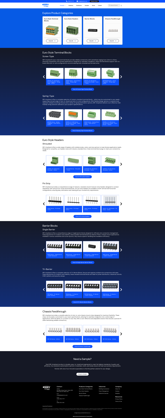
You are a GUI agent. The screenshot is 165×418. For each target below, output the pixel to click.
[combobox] (114, 5)
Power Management (104, 391)
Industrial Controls (103, 393)
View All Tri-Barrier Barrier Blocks (82, 302)
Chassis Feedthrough (84, 395)
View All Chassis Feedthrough (82, 346)
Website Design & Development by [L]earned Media (82, 416)
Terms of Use (118, 401)
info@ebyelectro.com (62, 395)
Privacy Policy (118, 399)
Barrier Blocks (82, 393)
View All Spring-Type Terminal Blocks (82, 130)
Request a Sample (82, 374)
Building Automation (104, 389)
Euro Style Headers (84, 391)
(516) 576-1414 (60, 402)
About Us (117, 389)
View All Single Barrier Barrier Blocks (82, 262)
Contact (117, 391)
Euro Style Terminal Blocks (85, 389)
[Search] (118, 5)
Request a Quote (94, 1)
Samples (117, 393)
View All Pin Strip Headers (83, 216)
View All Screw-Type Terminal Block (82, 89)
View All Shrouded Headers (82, 176)
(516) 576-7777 (61, 399)
